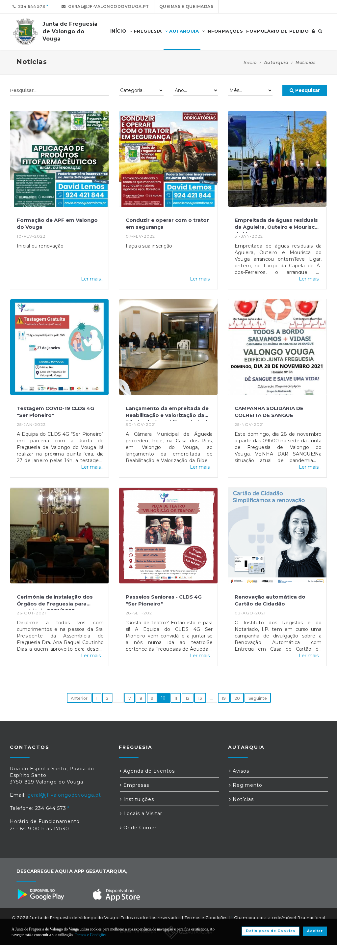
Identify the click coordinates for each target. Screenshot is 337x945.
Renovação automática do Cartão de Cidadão (270, 600)
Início (250, 62)
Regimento (246, 785)
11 (175, 698)
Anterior (79, 698)
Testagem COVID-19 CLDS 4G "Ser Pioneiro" (55, 411)
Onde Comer (139, 828)
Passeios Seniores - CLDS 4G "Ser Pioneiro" (164, 600)
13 (200, 698)
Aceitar (315, 931)
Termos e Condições (206, 917)
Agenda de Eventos (148, 771)
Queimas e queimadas (186, 6)
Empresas (135, 785)
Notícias (242, 799)
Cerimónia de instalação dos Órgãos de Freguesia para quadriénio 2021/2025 (55, 602)
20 (237, 698)
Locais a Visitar (142, 813)
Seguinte (257, 698)
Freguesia (147, 31)
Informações (224, 31)
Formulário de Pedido (277, 31)
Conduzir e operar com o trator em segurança (167, 223)
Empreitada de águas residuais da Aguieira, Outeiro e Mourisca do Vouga (276, 225)
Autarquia (183, 31)
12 (188, 698)
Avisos (240, 771)
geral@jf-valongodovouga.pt (107, 6)
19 (224, 698)
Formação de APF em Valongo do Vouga (57, 223)
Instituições (138, 799)
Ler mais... (92, 279)
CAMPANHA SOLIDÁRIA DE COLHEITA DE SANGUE (269, 411)
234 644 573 (30, 6)
